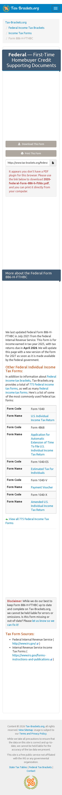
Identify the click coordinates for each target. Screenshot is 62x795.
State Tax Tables (18, 767)
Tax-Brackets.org (16, 22)
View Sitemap (25, 730)
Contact (31, 771)
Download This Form (32, 144)
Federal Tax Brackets (40, 767)
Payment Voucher (42, 487)
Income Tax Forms (20, 33)
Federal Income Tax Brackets (26, 27)
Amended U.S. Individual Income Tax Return (42, 505)
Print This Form (32, 153)
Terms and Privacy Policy (32, 733)
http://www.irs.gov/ (24, 643)
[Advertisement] (31, 105)
